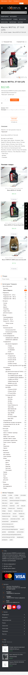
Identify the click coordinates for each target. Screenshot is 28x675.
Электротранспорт (6, 620)
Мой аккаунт (4, 1)
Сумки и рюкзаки (7, 456)
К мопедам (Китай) (7, 420)
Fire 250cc (10, 403)
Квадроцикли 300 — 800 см (9, 298)
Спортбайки (6, 308)
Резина (4, 482)
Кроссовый (8, 468)
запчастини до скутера (8, 537)
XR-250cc (10, 401)
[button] (1, 103)
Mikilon (23, 505)
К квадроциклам (7, 341)
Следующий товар (20, 41)
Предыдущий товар (8, 41)
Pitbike (4, 305)
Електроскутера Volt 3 (11, 329)
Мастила (4, 634)
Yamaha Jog (5, 518)
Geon (11, 503)
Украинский (4, 131)
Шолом (4, 532)
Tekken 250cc (11, 407)
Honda (17, 503)
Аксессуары (5, 428)
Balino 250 (10, 397)
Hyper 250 (4, 505)
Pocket (10, 511)
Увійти (25, 3)
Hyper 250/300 (11, 412)
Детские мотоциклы (7, 312)
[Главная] (1, 32)
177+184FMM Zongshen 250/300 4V (16, 377)
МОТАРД (8, 460)
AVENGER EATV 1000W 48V (12, 337)
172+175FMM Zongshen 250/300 (15, 375)
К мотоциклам (6, 367)
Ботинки (5, 474)
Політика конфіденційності (10, 564)
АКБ (23, 518)
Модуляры (8, 466)
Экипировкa (5, 450)
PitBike (4, 511)
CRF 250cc (10, 399)
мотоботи (4, 539)
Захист (22, 529)
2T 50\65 (10, 346)
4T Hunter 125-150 (12, 357)
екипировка (11, 532)
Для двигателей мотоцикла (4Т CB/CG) (14, 371)
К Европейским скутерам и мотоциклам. (12, 422)
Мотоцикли (5, 301)
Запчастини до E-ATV (7, 524)
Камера (5, 488)
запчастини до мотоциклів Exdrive (11, 534)
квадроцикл (20, 537)
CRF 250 (17, 498)
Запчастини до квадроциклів (10, 529)
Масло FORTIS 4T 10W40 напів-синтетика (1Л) (14, 259)
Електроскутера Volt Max (11, 331)
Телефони (16, 1)
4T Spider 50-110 (11, 355)
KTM (18, 505)
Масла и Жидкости (11, 109)
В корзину (15, 99)
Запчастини (5, 325)
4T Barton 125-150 (12, 391)
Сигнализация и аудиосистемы (10, 440)
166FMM (4, 495)
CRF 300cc (10, 414)
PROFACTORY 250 (18, 511)
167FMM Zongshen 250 (13, 373)
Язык (10, 1)
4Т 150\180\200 (11, 349)
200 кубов (23, 495)
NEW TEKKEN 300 (12, 408)
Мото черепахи (6, 454)
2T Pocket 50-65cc (12, 393)
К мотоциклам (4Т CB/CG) (11, 385)
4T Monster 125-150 (12, 389)
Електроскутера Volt (8, 327)
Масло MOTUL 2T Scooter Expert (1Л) (14, 225)
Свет (4, 444)
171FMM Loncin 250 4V (13, 379)
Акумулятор (5, 521)
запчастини (20, 532)
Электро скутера (9, 323)
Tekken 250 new (6, 516)
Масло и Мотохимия (20, 109)
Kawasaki (12, 505)
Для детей (5, 479)
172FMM (16, 495)
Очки (4, 476)
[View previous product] (2, 42)
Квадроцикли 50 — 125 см (9, 294)
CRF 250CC (4, 500)
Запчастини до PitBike (8, 526)
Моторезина (6, 484)
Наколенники (6, 452)
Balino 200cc (10, 418)
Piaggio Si (19, 508)
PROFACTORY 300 (6, 513)
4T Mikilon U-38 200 (12, 363)
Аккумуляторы (6, 426)
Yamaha (22, 516)
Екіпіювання (14, 521)
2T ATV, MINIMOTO (7, 333)
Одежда (5, 472)
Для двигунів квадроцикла (12, 343)
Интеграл (8, 464)
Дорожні (5, 307)
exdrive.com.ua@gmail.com (12, 602)
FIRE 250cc (5, 503)
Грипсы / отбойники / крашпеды (10, 432)
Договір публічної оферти (9, 568)
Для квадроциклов (7, 486)
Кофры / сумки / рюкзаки (9, 436)
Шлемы (5, 458)
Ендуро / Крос (6, 310)
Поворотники (6, 446)
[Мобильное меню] (2, 8)
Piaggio (4, 508)
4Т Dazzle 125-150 (12, 359)
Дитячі (7, 462)
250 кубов (4, 498)
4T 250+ (9, 351)
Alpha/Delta (8, 369)
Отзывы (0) (14, 122)
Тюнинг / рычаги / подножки (9, 442)
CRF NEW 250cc (11, 410)
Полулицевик (9, 470)
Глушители (5, 430)
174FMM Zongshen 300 (13, 381)
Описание (14, 118)
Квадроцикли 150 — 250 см (9, 296)
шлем (11, 539)
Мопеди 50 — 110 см (8, 319)
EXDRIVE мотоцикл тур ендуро (18, 500)
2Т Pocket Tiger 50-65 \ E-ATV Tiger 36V (17, 365)
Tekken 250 (21, 513)
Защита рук (6, 434)
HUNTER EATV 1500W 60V (12, 339)
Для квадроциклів (10, 353)
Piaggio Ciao (11, 508)
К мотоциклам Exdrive (11, 395)
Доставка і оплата (8, 566)
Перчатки (5, 477)
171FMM (10, 495)
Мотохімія (5, 288)
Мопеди (4, 315)
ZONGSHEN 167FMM (15, 518)
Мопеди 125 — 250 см (8, 321)
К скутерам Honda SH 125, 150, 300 (11, 424)
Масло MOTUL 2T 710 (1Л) (14, 190)
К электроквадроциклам (8, 335)
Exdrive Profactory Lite (13, 405)
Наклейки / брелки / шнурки (9, 438)
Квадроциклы (6, 292)
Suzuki (14, 513)
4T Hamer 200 (11, 361)
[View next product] (26, 42)
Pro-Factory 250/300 (12, 416)
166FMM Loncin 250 (12, 383)
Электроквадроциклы (8, 317)
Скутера (5, 303)
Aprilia (11, 498)
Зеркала (5, 448)
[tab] (14, 119)
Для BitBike (8, 387)
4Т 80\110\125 (11, 348)
